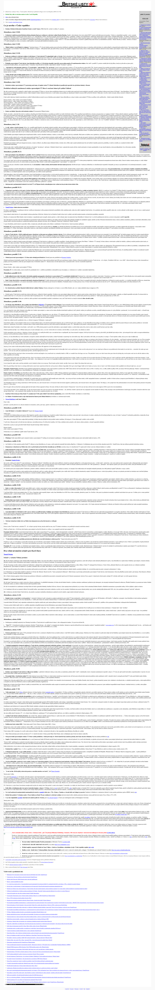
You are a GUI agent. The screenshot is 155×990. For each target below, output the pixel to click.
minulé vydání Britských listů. (15, 22)
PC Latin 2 (146, 148)
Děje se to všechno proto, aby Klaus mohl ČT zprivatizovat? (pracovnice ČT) (145, 111)
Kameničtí (145, 150)
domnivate (14, 776)
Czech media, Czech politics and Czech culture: (15, 859)
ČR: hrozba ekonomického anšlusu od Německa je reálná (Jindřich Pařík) (145, 129)
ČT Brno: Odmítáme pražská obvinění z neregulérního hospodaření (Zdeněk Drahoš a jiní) (26, 912)
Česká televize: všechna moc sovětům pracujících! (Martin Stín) (145, 102)
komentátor (92, 19)
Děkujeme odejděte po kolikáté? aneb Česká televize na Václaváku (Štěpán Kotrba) (144, 74)
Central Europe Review (35, 19)
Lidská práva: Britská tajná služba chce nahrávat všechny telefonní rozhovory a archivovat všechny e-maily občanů (32, 968)
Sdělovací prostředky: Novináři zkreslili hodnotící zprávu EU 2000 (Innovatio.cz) (25, 975)
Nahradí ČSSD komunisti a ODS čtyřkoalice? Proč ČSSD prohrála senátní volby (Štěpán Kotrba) (28, 947)
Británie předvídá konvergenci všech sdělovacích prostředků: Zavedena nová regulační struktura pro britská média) (32, 914)
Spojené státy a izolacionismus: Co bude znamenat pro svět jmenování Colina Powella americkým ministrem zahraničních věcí (34, 886)
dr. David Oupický (53, 797)
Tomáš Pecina (9, 207)
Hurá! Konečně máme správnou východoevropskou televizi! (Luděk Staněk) (144, 45)
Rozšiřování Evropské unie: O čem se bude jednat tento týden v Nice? (22, 965)
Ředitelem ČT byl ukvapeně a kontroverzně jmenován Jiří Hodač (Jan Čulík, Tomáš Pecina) (27, 874)
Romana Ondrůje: (66, 257)
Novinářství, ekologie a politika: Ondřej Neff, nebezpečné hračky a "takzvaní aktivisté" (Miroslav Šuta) (29, 937)
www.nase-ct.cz (110, 625)
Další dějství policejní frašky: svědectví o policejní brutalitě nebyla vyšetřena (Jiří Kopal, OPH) (28, 919)
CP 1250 (145, 149)
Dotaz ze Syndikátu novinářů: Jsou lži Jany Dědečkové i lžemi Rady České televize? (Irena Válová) (28, 935)
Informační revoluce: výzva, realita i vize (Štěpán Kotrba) (145, 139)
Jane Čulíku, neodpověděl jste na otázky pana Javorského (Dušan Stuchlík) (145, 124)
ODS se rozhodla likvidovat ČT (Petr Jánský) (145, 115)
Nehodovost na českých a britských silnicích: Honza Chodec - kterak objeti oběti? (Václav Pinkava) (29, 900)
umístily (42, 792)
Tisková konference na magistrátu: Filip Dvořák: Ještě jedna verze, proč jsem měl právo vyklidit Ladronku (30, 949)
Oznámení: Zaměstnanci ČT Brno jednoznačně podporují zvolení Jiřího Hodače (145, 119)
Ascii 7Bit (142, 148)
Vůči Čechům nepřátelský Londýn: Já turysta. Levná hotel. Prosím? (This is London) (25, 954)
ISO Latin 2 (77, 988)
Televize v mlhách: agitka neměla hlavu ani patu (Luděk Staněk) (144, 98)
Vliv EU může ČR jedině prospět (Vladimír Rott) (144, 134)
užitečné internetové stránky (16, 864)
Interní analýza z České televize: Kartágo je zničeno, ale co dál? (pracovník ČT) (145, 106)
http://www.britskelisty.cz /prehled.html (73, 856)
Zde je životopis (24, 867)
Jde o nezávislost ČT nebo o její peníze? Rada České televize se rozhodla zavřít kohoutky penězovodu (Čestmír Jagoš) (145, 92)
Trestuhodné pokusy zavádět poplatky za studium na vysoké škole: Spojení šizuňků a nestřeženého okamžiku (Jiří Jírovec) (34, 928)
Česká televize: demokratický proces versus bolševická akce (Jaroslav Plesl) (145, 65)
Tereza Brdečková (10, 399)
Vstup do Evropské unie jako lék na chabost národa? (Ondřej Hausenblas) (23, 893)
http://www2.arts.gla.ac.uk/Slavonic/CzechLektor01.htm (18, 827)
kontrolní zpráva (50, 692)
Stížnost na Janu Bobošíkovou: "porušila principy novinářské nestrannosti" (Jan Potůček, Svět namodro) (145, 53)
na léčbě (20, 797)
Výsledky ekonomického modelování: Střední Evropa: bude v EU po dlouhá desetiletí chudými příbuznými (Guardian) (33, 963)
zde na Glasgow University (47, 862)
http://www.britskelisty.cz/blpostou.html (118, 853)
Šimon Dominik (55, 771)
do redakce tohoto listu (121, 814)
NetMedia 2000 (55, 19)
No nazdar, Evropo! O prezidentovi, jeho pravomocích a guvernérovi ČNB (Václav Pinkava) (27, 958)
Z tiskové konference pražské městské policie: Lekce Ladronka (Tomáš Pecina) (24, 930)
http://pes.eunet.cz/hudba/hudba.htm (121, 850)
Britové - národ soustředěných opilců (15, 881)
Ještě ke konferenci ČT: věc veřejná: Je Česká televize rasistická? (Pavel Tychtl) (24, 979)
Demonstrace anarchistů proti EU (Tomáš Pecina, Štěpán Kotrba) (21, 942)
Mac (148, 149)
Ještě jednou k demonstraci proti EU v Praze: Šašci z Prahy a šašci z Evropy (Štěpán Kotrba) (27, 926)
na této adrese (111, 832)
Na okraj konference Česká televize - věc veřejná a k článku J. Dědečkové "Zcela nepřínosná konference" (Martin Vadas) (33, 956)
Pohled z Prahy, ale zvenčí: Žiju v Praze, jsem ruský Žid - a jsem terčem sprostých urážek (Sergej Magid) (29, 940)
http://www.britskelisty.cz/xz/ (62, 844)
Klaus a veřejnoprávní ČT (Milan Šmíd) (144, 78)
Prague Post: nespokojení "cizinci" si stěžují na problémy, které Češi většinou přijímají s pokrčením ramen (30, 961)
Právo (21, 692)
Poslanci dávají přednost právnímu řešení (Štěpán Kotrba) (144, 81)
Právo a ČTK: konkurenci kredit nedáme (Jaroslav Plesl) (19, 898)
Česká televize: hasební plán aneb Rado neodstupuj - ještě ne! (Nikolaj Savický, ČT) (145, 60)
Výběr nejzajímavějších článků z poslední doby (145, 28)
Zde (6, 17)
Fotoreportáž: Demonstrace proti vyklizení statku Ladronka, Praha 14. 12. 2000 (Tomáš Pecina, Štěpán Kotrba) (31, 895)
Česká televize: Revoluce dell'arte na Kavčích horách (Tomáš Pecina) (22, 877)
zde (108, 736)
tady (14, 838)
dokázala (41, 304)
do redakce (87, 817)
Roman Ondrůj (39, 411)
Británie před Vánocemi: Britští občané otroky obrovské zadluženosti (22, 879)
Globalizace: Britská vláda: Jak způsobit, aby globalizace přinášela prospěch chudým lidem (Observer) (29, 921)
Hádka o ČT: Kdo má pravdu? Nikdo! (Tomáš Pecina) (144, 70)
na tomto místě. (66, 842)
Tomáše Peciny (16, 460)
